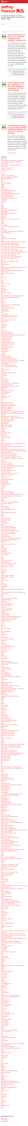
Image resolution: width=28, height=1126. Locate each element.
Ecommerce (3, 461)
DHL (2, 399)
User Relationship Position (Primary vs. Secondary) (12, 1043)
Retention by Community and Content (9, 872)
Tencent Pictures (4, 1003)
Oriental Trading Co (5, 789)
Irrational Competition (6, 628)
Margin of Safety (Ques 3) (7, 687)
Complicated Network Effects (7, 347)
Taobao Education (5, 992)
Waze (2, 1073)
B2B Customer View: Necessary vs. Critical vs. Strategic (13, 241)
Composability (4, 348)
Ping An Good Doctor (5, 814)
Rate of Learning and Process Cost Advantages (11, 858)
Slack (2, 929)
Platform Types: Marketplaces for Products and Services (13, 830)
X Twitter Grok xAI (5, 1090)
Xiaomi (2, 1091)
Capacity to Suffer (5, 306)
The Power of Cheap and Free (8, 1013)
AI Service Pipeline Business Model (9, 198)
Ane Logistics (4, 225)
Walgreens (3, 1066)
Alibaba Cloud (4, 208)
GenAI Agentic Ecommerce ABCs (8, 529)
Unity (2, 1042)
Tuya (2, 1033)
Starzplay (3, 969)
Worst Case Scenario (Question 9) (8, 1087)
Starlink (2, 968)
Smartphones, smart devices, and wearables (11, 942)
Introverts (3, 625)
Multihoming (3, 729)
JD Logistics (3, 634)
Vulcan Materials (4, 1063)
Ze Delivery (3, 1100)
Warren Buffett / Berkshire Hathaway (9, 1070)
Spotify (2, 962)
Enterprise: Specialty (5, 483)
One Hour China (4, 775)
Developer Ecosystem (6, 396)
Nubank (2, 769)
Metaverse (3, 708)
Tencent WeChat (4, 1006)
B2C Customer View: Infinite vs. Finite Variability (12, 250)
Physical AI (3, 808)
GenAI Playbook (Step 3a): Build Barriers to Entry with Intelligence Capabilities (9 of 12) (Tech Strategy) (16, 86)
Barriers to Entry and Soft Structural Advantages (12, 270)
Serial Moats (4, 915)
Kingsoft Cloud (4, 650)
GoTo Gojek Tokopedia (6, 553)
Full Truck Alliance (5, 523)
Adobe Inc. (3, 180)
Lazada (2, 660)
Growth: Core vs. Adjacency (7, 565)
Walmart (3, 1067)
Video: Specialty (4, 1055)
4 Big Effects (4, 158)
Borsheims (3, 291)
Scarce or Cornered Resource (8, 903)
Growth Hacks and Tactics (7, 560)
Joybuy (2, 641)
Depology (3, 395)
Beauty (2, 274)
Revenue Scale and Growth (7, 873)
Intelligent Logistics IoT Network (8, 619)
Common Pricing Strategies (7, 333)
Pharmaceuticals (4, 805)
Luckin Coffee (4, 679)
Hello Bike (3, 572)
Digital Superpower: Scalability (8, 419)
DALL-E (2, 377)
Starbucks (3, 966)
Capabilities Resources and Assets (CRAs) (10, 304)
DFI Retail (3, 398)
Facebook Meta (4, 497)
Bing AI (2, 282)
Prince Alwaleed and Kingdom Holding (9, 842)
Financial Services (5, 506)
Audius (2, 235)
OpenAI (2, 781)
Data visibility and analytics (7, 384)
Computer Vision (4, 351)
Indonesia (3, 601)
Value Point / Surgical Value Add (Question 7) (11, 1048)
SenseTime (3, 914)
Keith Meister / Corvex (6, 647)
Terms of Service (4, 1119)
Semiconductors (4, 912)
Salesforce (3, 894)
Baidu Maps (3, 262)
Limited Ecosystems (5, 667)
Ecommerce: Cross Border (7, 464)
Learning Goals (4, 664)
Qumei (2, 854)
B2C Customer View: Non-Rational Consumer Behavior (13, 252)
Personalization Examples (7, 802)
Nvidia (2, 771)
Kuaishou (3, 655)
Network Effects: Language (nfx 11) (9, 751)
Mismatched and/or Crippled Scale (9, 720)
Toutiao (2, 1028)
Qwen (2, 855)
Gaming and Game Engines (7, 526)
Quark (2, 852)
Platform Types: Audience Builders (8, 821)
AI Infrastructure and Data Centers (9, 190)
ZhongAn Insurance (5, 1105)
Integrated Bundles (5, 614)
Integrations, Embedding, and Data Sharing (11, 616)
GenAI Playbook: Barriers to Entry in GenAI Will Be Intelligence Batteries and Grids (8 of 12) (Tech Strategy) (17, 129)
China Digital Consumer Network (8, 319)
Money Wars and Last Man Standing (9, 724)
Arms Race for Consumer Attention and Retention (12, 231)
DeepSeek (3, 389)
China (2, 318)
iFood (2, 596)
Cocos (2, 329)
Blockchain (3, 286)
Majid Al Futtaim (4, 684)
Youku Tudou (4, 1096)
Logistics (3, 678)
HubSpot (3, 587)
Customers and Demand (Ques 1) (8, 372)
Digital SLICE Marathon (6, 410)
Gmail (2, 545)
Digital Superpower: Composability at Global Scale (12, 411)
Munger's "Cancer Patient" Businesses (9, 730)
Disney (2, 438)
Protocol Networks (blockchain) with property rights (12, 849)
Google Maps (4, 550)
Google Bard (4, 548)
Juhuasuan (3, 643)
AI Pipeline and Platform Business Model (10, 193)
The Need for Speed (5, 1012)
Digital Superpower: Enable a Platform (9, 416)
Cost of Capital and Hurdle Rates (8, 365)
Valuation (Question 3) (6, 1045)
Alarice (2, 205)
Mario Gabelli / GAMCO (6, 691)
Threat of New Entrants (6, 1019)
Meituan (3, 703)
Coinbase (3, 330)
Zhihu (2, 1103)
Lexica (2, 666)
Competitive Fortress (5, 341)
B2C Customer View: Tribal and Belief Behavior (11, 256)
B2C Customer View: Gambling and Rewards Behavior (13, 247)
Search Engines (4, 906)
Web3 (2, 1075)
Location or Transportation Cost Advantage (10, 676)
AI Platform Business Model (7, 195)
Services (3, 917)
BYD (2, 300)
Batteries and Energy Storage (7, 273)
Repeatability (4, 867)
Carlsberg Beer (4, 309)
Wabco (2, 1064)
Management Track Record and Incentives (10, 685)
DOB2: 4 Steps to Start (6, 444)
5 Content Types (4, 163)
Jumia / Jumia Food (5, 644)
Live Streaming (4, 672)
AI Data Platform (4, 189)
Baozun (2, 265)
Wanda (2, 1069)
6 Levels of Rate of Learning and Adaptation (11, 165)
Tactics (2, 989)
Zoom (2, 1106)
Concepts (3, 353)
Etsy (2, 488)
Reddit (2, 863)
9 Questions (3, 171)
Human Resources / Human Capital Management (12, 589)
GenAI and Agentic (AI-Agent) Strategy (9, 530)
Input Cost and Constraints (7, 608)
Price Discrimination (5, 839)
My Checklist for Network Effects (8, 732)
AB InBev (3, 174)
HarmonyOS (3, 569)
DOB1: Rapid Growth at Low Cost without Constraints (13, 443)
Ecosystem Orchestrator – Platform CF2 (10, 473)
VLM (2, 1061)
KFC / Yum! (3, 649)
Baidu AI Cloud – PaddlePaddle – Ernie (10, 261)
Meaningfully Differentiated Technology (9, 696)
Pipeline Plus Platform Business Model (9, 816)
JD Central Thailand (5, 631)
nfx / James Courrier (5, 760)
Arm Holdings (4, 229)
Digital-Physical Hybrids (6, 426)
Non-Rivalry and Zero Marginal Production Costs (12, 768)
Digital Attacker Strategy (6, 407)
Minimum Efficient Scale (6, 718)
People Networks (5, 799)
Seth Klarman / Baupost (6, 918)
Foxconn (3, 517)
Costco (2, 368)
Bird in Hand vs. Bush (6, 283)
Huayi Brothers (4, 586)
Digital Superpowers (5, 422)
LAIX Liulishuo (4, 657)
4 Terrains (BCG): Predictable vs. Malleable (10, 161)
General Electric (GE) (6, 536)
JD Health (3, 632)
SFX (2, 921)
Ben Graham (4, 277)
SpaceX (2, 959)
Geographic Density (5, 541)
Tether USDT (4, 1009)
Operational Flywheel (5, 786)
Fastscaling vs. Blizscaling (7, 503)
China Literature (4, 321)
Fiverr (2, 511)
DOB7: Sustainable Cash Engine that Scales (11, 456)
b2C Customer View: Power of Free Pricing (10, 253)
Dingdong (3, 428)
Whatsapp (3, 1079)
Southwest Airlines (5, 957)
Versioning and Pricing (6, 1052)
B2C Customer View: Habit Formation (9, 249)
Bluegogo (3, 288)
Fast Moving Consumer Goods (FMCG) (10, 502)
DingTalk (3, 429)
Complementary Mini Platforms (8, 342)
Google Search (4, 551)
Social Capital (4, 947)
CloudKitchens (4, 325)
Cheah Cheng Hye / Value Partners (9, 316)
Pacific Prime (4, 796)
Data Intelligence (4, 381)
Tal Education (4, 991)
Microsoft (3, 711)
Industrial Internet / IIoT (6, 602)
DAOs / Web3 (4, 378)
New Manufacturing (5, 756)
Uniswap (3, 1039)
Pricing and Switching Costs (7, 840)
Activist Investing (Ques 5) (7, 178)
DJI (1, 441)
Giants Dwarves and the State (7, 544)
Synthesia (3, 986)
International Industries (6, 620)
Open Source (4, 780)
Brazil (2, 294)
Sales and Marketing (5, 891)
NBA (2, 736)
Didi (2, 401)
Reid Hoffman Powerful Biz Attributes (9, 866)
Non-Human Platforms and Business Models (11, 766)
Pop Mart (3, 834)
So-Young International (6, 945)
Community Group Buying (7, 336)
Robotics (3, 878)
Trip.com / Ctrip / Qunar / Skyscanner (9, 1030)
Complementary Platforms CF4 (8, 344)
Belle (2, 276)
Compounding (4, 350)
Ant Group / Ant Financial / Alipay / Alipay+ (10, 226)
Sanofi (2, 897)
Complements (4, 345)
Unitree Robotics (4, 1040)
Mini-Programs (4, 715)
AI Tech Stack (4, 199)
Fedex (2, 505)
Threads (3, 1018)
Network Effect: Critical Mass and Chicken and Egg (12, 744)
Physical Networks (5, 810)
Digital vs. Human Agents (6, 425)
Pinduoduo (3, 811)
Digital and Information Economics (8, 405)
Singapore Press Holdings (7, 926)
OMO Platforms (4, 774)
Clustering (3, 327)
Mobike (2, 723)
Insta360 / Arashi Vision (6, 610)
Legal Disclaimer (4, 1121)
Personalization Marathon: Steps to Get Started (11, 804)
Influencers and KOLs (6, 605)
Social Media (4, 948)
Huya (2, 590)
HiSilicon (3, 578)
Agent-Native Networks (6, 183)
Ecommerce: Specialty (6, 468)
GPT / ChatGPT (4, 554)
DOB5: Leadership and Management (9, 453)
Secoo (2, 909)
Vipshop (3, 1058)
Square (2, 963)
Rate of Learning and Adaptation (8, 857)
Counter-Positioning (5, 369)
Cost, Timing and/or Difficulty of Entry (9, 366)
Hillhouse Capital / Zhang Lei (7, 577)
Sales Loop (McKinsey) (6, 893)
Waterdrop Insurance (5, 1072)
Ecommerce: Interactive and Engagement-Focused (12, 465)
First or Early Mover (5, 508)
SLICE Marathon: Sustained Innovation (10, 941)
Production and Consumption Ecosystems (10, 845)
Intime (2, 623)
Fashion (3, 500)
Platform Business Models (7, 819)
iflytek (2, 595)
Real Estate (3, 860)
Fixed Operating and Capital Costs (9, 512)
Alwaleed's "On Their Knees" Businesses (10, 219)
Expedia (3, 489)
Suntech (3, 980)
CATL (2, 312)
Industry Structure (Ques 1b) (7, 604)
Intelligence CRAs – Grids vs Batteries (9, 617)
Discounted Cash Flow (6, 437)
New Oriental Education (6, 757)
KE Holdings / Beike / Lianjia (7, 646)
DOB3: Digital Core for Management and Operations (13, 449)
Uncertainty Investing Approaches (8, 1037)
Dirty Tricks (3, 434)
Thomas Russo (4, 1016)
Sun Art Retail (4, 977)
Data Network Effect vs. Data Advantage (10, 383)
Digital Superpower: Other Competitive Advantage (12, 417)
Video (2, 1054)
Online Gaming (4, 777)
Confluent (3, 354)
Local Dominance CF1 (6, 673)
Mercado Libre (4, 706)
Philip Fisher (3, 807)
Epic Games (3, 485)
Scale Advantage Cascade (7, 899)
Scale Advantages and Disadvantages (9, 900)
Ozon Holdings (4, 792)
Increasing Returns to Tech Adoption (9, 598)
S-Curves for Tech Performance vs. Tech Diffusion (12, 888)
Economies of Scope (5, 471)
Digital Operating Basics (6, 408)
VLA (2, 1060)
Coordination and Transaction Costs (9, 362)
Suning (2, 978)
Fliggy (2, 514)
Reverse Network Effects (6, 875)
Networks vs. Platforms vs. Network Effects (10, 754)
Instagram (3, 611)
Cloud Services (4, 324)
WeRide (2, 1078)
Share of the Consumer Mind (7, 923)
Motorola (3, 727)
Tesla (2, 1007)
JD (1, 629)
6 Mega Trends (4, 166)
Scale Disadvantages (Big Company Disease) (11, 902)
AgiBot (2, 186)
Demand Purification (5, 392)
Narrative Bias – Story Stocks (7, 733)
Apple (2, 228)
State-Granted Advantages (7, 971)
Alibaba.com (3, 216)
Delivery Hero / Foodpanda (7, 390)
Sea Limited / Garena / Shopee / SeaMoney (11, 905)
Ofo (2, 772)
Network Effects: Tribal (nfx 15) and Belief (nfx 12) (12, 753)
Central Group (4, 313)
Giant (2, 542)
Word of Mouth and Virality (7, 1084)
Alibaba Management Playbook (8, 213)
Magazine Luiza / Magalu (6, 682)
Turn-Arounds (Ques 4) (6, 1031)
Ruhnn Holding (4, 881)
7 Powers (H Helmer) (5, 169)
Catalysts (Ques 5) (5, 310)
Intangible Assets (5, 613)
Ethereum (3, 486)
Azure (2, 240)
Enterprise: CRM (4, 482)
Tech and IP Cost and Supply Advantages (10, 995)
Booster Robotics (5, 289)
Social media (4, 950)
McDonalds (3, 693)
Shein (2, 924)
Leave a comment (12, 152)
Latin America (4, 658)
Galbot (2, 524)
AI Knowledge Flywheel (6, 192)
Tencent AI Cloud (5, 1000)
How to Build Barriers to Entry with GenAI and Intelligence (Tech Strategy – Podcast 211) (17, 37)
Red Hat (3, 861)
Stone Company (4, 974)
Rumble (2, 882)
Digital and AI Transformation (7, 404)
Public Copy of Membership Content (9, 851)
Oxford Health (4, 790)
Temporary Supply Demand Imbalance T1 (10, 997)
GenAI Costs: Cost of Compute (8, 532)
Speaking (3, 960)
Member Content (5, 705)
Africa (2, 181)
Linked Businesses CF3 (6, 669)
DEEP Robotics (4, 387)
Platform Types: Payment (6, 831)
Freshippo (3, 521)
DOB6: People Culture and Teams (8, 455)
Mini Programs (4, 714)
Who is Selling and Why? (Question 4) (9, 1081)
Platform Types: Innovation (7, 825)
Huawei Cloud (4, 584)
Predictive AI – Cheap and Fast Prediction (10, 837)
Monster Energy (4, 726)
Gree (2, 557)
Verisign (2, 1051)
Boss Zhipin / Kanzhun (6, 292)
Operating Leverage (5, 783)
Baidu (2, 259)
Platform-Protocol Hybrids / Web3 (8, 833)
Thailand (3, 1010)
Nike (2, 762)
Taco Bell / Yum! (4, 988)
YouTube (3, 1097)
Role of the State (4, 879)
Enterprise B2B (4, 480)
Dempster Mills (4, 393)
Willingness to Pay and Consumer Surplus (10, 1082)
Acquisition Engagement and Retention (10, 177)
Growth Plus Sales (5, 562)
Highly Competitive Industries (7, 575)
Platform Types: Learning (6, 827)
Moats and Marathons (6, 721)
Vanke (2, 1049)
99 (1, 172)
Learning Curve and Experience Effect (9, 663)
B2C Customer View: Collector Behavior (10, 243)
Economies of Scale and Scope (8, 470)
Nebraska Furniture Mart (6, 738)
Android (2, 223)
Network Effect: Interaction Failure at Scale (10, 745)
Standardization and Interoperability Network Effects (12, 965)
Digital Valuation (4, 423)
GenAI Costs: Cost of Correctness (8, 533)
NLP (2, 765)
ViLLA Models (4, 1057)
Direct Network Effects (6, 432)
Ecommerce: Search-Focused (7, 467)
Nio (1, 763)
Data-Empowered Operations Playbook (10, 386)
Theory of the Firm (5, 1015)
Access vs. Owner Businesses (7, 175)
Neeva (2, 739)
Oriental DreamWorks (6, 787)
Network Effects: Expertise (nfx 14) (9, 750)
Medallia (3, 697)
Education (3, 476)
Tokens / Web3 (4, 1025)
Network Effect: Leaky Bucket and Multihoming (11, 747)
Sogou (2, 953)
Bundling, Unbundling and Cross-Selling (10, 297)
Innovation (3, 607)
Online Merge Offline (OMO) (7, 778)
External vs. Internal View (6, 491)
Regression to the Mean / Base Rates (9, 864)
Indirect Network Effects (6, 599)
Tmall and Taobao (5, 1022)
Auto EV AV (3, 237)
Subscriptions (20, 74)
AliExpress (3, 217)
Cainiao (2, 303)
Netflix (2, 742)
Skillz (2, 927)
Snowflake (3, 944)
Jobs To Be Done (5, 637)
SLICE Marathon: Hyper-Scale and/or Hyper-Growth (12, 933)
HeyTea (2, 574)
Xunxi (2, 1093)
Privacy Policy (4, 1118)
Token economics (5, 1024)
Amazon (3, 222)
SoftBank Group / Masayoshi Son (8, 951)
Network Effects (4, 748)
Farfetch (3, 499)
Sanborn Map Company (6, 896)
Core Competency (5, 363)
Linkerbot (3, 670)
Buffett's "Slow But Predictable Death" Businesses (12, 295)
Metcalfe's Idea (4, 709)
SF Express (3, 920)
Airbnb (2, 202)
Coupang (3, 371)
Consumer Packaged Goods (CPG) (9, 359)
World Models (4, 1085)
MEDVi (2, 699)
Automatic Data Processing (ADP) (8, 238)
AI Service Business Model (7, 196)
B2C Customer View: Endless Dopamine (10, 244)
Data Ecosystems (5, 380)
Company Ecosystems (6, 338)
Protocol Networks (5, 848)
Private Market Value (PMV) (7, 843)
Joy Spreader (4, 640)
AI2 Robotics (4, 201)
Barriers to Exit (4, 271)
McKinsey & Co (4, 694)
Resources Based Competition (8, 869)
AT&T (2, 234)
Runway (3, 884)
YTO (2, 1099)
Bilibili (2, 280)
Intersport (3, 622)
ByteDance (3, 301)
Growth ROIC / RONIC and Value (8, 563)
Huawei (2, 583)
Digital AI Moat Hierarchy (6, 402)
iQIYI (2, 626)
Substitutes (3, 975)
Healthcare (3, 571)
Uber (2, 1034)
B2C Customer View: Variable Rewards (10, 258)
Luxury (2, 681)
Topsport (3, 1027)
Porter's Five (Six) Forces (6, 836)
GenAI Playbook (4, 535)
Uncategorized (4, 1036)
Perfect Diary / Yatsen (6, 801)
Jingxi (2, 635)
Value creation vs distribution (7, 1046)
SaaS (2, 890)
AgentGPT (3, 184)
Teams (2, 994)
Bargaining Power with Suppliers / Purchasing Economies (14, 267)
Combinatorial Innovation (6, 332)
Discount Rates (4, 435)
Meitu (2, 702)
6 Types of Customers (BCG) (7, 168)
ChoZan (3, 322)
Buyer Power (4, 298)
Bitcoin (2, 285)
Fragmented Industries (6, 518)
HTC (2, 581)
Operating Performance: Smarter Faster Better (11, 784)
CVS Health (3, 374)
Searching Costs (4, 908)
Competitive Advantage (6, 339)
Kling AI (2, 652)
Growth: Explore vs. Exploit (7, 566)
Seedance (3, 911)
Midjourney (3, 712)
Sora (2, 954)
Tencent (2, 998)
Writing (2, 1088)
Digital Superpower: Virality (7, 420)
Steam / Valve (4, 972)
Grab (2, 556)
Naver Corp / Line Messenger (7, 735)
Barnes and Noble (5, 268)
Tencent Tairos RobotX (6, 1004)
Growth (2, 559)
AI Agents (3, 187)
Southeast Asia (4, 956)
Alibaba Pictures (4, 214)
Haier (2, 568)
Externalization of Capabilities (7, 493)
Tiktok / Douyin (4, 1021)
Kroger (2, 653)
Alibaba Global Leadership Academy (9, 210)
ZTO (2, 1108)
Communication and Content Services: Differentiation (13, 335)
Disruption (3, 440)
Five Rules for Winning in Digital (8, 509)
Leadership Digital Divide (6, 661)
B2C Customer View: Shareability (8, 255)
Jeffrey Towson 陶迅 (12, 9)
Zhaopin (3, 1102)
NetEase (3, 741)
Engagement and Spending (7, 479)
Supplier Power (4, 981)
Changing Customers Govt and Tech (9, 315)
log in (15, 72)
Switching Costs (4, 985)
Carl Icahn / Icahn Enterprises (7, 307)
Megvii (2, 700)
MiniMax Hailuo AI (5, 717)
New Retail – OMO (5, 759)
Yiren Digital (3, 1094)
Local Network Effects (6, 675)
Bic (1, 279)
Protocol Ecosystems (5, 846)
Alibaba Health (4, 211)
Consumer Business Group (7, 357)
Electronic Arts (4, 477)
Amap (2, 220)
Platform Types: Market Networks (8, 828)
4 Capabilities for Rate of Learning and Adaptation (12, 160)
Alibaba (2, 207)
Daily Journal (4, 375)
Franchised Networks (5, 520)
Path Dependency (5, 798)
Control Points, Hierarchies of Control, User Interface (13, 360)
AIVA (2, 204)
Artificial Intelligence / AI (6, 232)
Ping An (2, 813)
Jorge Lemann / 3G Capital (7, 638)
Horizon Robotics (5, 580)
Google (2, 547)
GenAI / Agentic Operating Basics (8, 527)
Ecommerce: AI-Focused (6, 462)
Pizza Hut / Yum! (4, 817)
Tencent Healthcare (5, 1001)
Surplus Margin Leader (6, 983)
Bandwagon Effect (5, 264)
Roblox (2, 876)
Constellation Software (6, 356)
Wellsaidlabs (4, 1076)
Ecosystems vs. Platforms (6, 474)
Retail (2, 870)
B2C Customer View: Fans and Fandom (10, 246)
